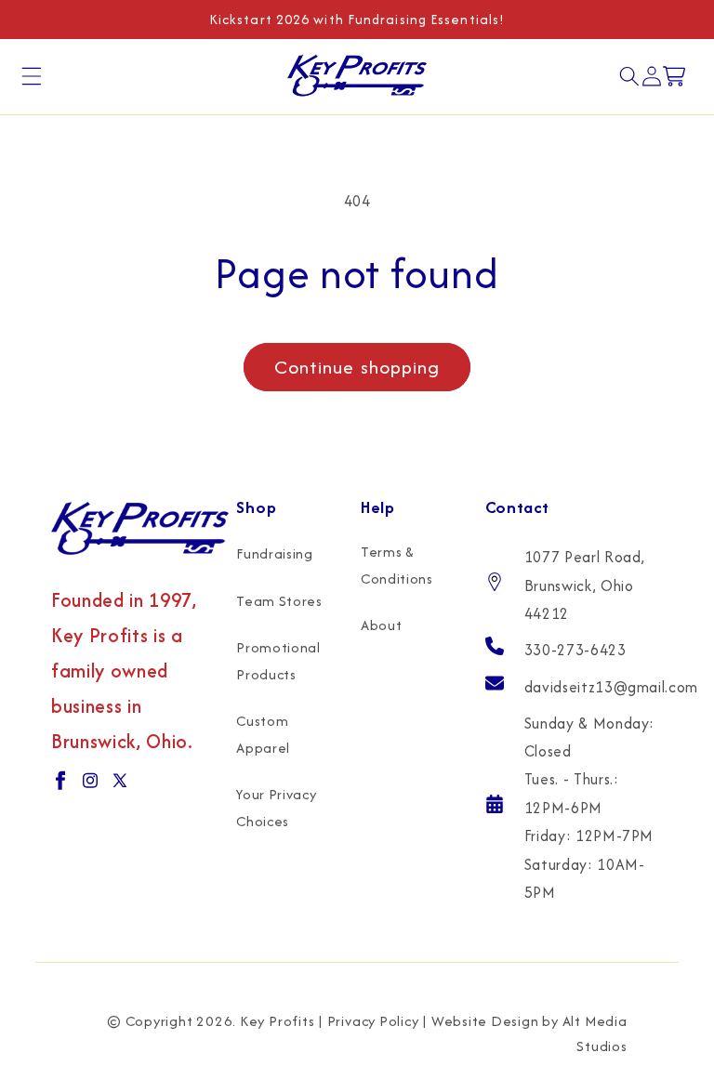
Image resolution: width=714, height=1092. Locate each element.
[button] (31, 76)
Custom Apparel (263, 734)
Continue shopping (357, 366)
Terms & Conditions (397, 565)
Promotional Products (278, 661)
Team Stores (279, 601)
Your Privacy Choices (276, 807)
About (381, 625)
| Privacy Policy (368, 1021)
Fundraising (274, 553)
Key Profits (277, 1021)
